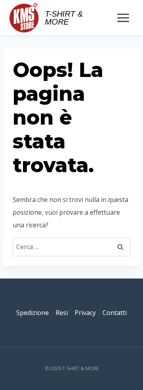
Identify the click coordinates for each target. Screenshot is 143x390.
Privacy (85, 312)
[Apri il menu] (122, 17)
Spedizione (32, 312)
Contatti (114, 312)
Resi (62, 312)
